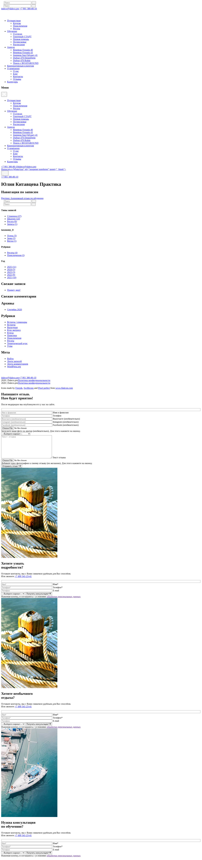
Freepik (18, 388)
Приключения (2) (16, 255)
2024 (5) (11, 269)
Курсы (10, 332)
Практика (12, 335)
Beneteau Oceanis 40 (23, 50)
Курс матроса (14, 330)
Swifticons (29, 388)
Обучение (12, 31)
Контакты (18, 76)
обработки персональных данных (64, 596)
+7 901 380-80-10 (28, 8)
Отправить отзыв (10, 466)
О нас (16, 71)
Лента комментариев (17, 364)
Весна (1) (11, 241)
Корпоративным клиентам (20, 66)
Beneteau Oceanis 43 (23, 52)
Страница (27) (14, 216)
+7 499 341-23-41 (23, 576)
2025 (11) (11, 267)
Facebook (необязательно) (66, 425)
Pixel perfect (44, 388)
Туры (9, 346)
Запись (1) (12, 224)
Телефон (57, 415)
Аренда (11, 47)
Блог (15, 74)
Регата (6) (12, 221)
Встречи (11, 325)
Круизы (17, 23)
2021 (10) (11, 277)
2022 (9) (11, 275)
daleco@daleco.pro (10, 8)
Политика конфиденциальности (34, 380)
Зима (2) (11, 238)
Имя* (55, 584)
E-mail (56, 590)
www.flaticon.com (64, 388)
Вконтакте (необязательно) (66, 419)
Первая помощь (21, 39)
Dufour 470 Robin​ (21, 60)
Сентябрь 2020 (14, 309)
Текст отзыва (59, 457)
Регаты (16, 28)
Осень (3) (12, 235)
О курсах (17, 34)
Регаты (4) (12, 252)
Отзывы (17, 79)
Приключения (20, 26)
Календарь (12, 82)
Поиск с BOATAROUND (25, 63)
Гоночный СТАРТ (22, 36)
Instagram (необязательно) (66, 422)
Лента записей (14, 361)
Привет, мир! (13, 290)
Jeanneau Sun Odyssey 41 (25, 55)
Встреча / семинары (17, 322)
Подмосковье (19, 42)
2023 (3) (11, 272)
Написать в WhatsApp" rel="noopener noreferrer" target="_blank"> (33, 169)
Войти (10, 358)
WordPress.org (14, 366)
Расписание (19, 44)
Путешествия (14, 20)
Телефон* (58, 587)
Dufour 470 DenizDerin (24, 58)
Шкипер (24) (13, 219)
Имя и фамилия (60, 412)
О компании (13, 68)
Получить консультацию (37, 594)
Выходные (12, 327)
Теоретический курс (17, 343)
